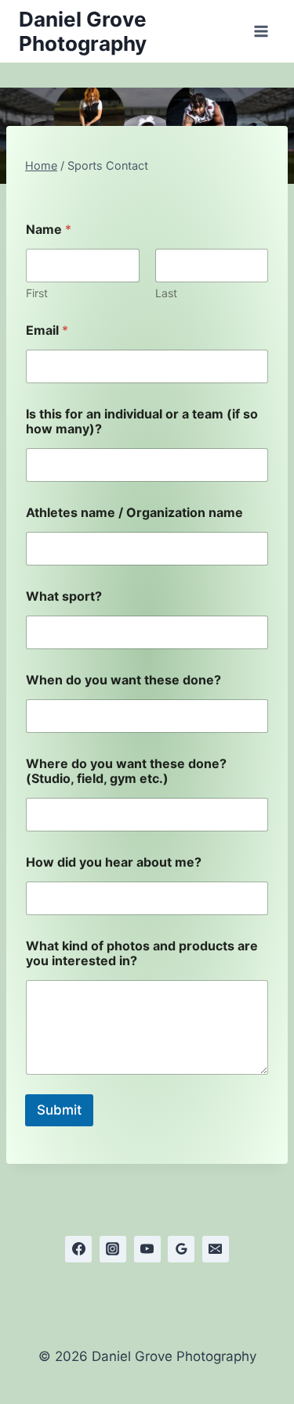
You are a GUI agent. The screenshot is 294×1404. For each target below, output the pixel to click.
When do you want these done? (123, 680)
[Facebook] (78, 1249)
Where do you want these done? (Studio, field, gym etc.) (126, 771)
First (37, 293)
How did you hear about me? (113, 862)
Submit (59, 1110)
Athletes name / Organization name (134, 512)
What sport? (64, 596)
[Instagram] (113, 1249)
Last (166, 293)
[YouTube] (147, 1249)
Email (47, 330)
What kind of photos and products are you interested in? (142, 953)
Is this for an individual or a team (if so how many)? (142, 421)
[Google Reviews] (181, 1249)
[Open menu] (260, 31)
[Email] (215, 1249)
